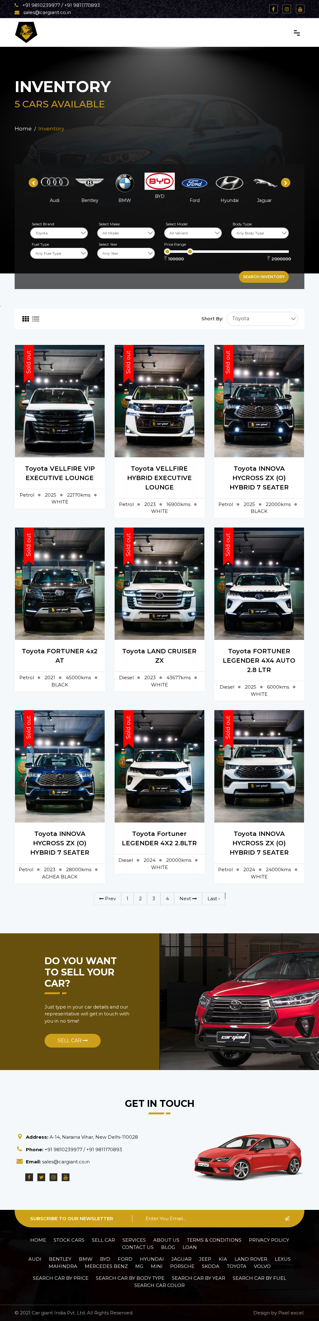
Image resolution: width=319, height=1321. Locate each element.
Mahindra (63, 1266)
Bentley (60, 1259)
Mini (157, 1266)
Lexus (283, 1259)
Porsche (182, 1266)
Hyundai (152, 1259)
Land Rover (251, 1259)
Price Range (175, 244)
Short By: (212, 319)
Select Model (177, 224)
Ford (125, 1259)
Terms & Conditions (214, 1240)
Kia (223, 1259)
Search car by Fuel (259, 1278)
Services (134, 1240)
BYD (105, 1259)
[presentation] (33, 182)
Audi (34, 1259)
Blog (168, 1247)
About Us (166, 1240)
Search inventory (264, 276)
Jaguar (181, 1259)
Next (185, 898)
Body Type (242, 224)
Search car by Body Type (130, 1278)
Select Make (109, 224)
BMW (86, 1259)
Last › (213, 898)
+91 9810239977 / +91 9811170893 (60, 5)
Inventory (51, 128)
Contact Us (138, 1247)
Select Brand (43, 224)
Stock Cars (69, 1240)
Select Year (108, 244)
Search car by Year (198, 1278)
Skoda (210, 1266)
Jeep (205, 1259)
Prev (110, 898)
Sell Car (70, 1041)
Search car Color (159, 1285)
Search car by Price (60, 1278)
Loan (190, 1247)
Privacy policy (269, 1240)
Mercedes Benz (106, 1266)
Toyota (236, 1266)
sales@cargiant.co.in (46, 12)
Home (23, 128)
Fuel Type (40, 244)
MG (139, 1266)
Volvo (262, 1266)
